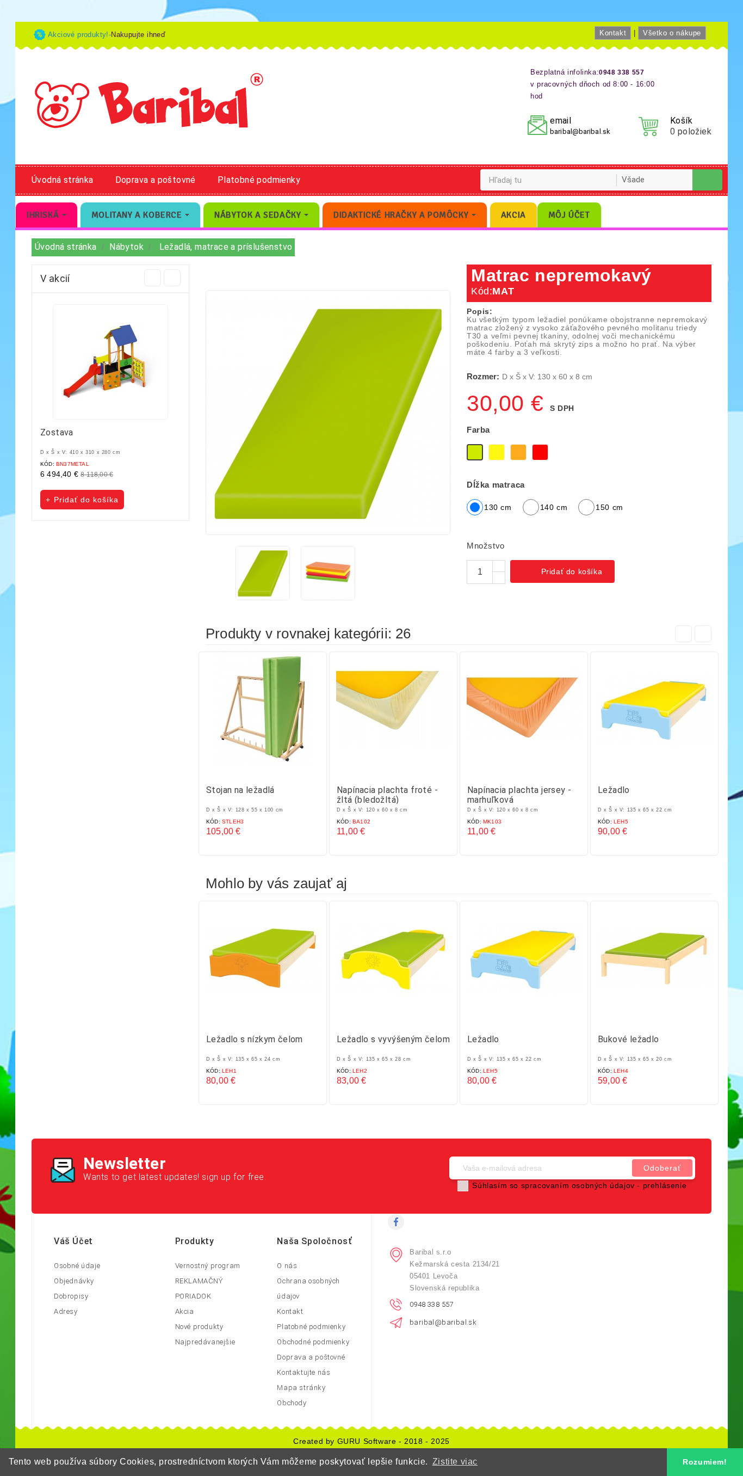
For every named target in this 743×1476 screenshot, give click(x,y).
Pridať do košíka (563, 572)
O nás (287, 1266)
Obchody (291, 1403)
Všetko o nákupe (672, 33)
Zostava (56, 432)
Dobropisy (71, 1296)
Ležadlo (614, 790)
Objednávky (74, 1281)
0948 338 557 (432, 1304)
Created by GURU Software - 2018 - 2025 (371, 1441)
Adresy (66, 1311)
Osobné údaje (77, 1266)
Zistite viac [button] (455, 1461)
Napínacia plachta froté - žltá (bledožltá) (387, 795)
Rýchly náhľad (273, 770)
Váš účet (73, 1241)
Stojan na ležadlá (240, 790)
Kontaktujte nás (303, 1372)
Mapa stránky (301, 1387)
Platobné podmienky (259, 180)
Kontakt (612, 33)
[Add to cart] (252, 770)
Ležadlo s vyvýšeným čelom (393, 1039)
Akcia (184, 1311)
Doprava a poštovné (155, 180)
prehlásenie (665, 1185)
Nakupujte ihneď (138, 34)
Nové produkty (199, 1327)
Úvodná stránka (63, 180)
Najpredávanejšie (205, 1342)
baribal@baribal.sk (580, 131)
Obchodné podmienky (313, 1342)
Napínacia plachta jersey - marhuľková (519, 795)
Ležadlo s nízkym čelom (254, 1039)
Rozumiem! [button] (705, 1461)
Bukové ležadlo (628, 1039)
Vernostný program (207, 1266)
